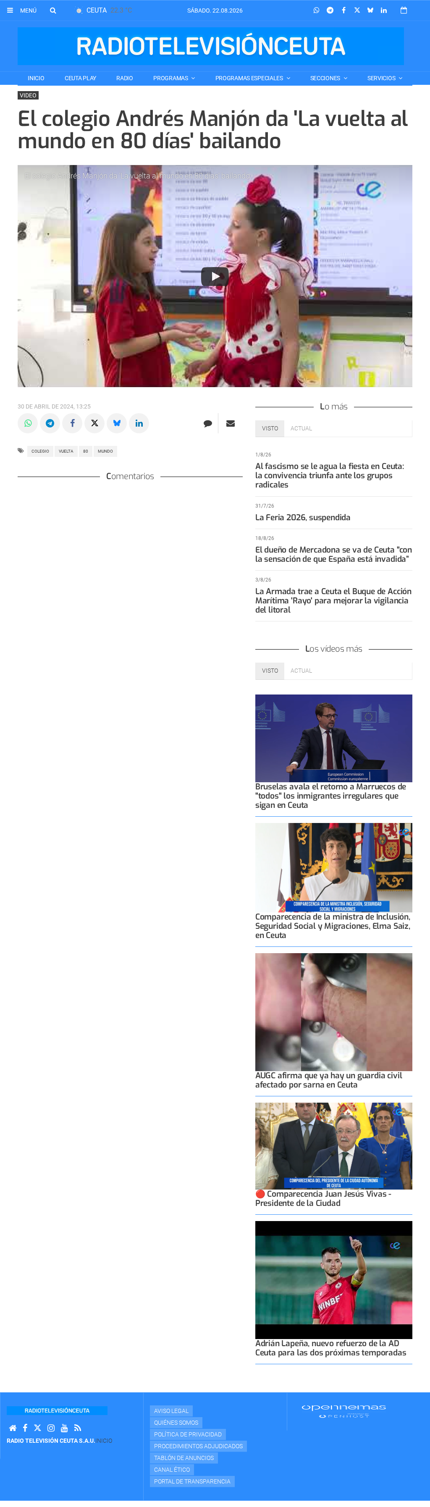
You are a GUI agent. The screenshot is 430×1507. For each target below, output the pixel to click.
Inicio (36, 78)
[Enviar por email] (230, 423)
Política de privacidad (188, 1434)
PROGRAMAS (171, 78)
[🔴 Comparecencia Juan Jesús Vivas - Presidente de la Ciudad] (333, 1146)
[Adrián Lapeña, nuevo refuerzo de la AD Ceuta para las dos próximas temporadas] (333, 1280)
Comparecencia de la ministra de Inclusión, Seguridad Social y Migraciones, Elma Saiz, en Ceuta (332, 926)
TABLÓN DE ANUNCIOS (184, 1458)
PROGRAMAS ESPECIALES (249, 78)
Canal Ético (172, 1469)
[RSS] (77, 1428)
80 (85, 451)
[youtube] (64, 1428)
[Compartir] (316, 10)
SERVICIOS (381, 78)
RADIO (124, 78)
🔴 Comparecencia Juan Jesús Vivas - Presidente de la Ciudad (323, 1198)
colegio (40, 451)
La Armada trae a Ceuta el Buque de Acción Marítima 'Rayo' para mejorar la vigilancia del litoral (333, 600)
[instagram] (51, 1428)
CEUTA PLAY (80, 78)
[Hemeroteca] (404, 10)
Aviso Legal (171, 1410)
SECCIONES (325, 78)
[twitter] (37, 1428)
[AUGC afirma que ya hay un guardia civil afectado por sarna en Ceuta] (333, 1012)
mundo (105, 451)
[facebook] (25, 1428)
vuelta (66, 451)
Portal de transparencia (192, 1481)
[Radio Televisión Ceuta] (211, 46)
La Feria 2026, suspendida (303, 517)
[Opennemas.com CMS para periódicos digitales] (344, 1411)
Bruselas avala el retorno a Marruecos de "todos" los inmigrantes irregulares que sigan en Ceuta (330, 795)
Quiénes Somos (176, 1422)
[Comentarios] (208, 423)
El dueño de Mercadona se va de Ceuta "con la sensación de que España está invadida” (333, 554)
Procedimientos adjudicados (198, 1446)
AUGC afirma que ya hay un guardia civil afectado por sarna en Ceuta (328, 1080)
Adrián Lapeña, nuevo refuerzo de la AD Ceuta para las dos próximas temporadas (330, 1348)
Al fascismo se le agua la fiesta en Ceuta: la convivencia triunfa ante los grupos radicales (329, 475)
